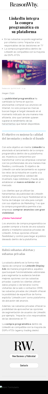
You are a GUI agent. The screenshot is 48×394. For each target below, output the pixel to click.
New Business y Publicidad (24, 356)
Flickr (11, 93)
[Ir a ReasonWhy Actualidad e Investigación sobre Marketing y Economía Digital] (24, 4)
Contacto (24, 365)
